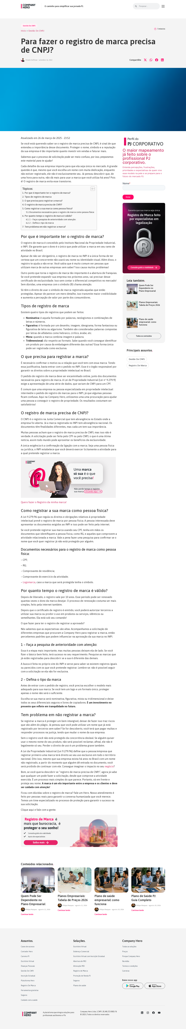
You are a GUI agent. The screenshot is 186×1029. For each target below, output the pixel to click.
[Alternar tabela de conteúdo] (91, 189)
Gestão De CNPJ (29, 26)
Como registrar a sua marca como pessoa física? (49, 208)
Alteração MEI (79, 966)
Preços (125, 951)
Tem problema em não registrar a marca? (45, 226)
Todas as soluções (129, 947)
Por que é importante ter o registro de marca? (47, 193)
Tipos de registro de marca (38, 196)
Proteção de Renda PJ (82, 976)
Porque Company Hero (131, 956)
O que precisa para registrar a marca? (44, 200)
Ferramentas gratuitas (29, 990)
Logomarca (28, 582)
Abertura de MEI (79, 961)
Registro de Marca (80, 971)
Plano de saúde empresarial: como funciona (147, 322)
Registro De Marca (138, 365)
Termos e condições (130, 966)
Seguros (24, 995)
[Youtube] (159, 1012)
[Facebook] (153, 1012)
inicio (23, 30)
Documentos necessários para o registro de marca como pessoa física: (61, 212)
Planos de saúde (79, 986)
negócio (109, 766)
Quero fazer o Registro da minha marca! (44, 502)
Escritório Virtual (27, 961)
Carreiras (125, 971)
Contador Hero (27, 951)
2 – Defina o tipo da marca (41, 223)
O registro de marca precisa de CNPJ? (43, 204)
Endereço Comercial (81, 951)
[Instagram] (147, 1012)
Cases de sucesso (27, 947)
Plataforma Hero (27, 981)
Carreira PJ (25, 956)
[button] (145, 60)
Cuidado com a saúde (29, 1000)
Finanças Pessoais (28, 966)
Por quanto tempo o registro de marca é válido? (48, 216)
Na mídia (125, 961)
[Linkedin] (142, 1012)
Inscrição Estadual (28, 976)
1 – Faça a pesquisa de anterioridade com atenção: (52, 219)
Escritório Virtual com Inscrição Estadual (89, 956)
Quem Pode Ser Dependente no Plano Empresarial (147, 288)
